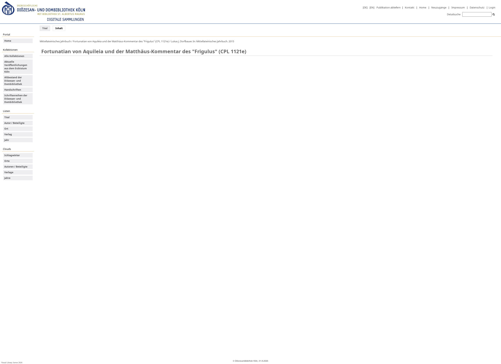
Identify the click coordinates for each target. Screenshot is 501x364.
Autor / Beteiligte (14, 123)
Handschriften (12, 89)
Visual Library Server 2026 (11, 362)
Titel (45, 28)
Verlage (8, 172)
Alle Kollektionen (14, 56)
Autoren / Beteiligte (15, 166)
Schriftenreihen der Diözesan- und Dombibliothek (15, 99)
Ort (6, 128)
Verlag (8, 134)
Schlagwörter (12, 155)
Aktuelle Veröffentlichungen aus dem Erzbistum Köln (15, 66)
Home (422, 7)
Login (492, 7)
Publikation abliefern (389, 7)
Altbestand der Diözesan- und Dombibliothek (13, 81)
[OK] (494, 14)
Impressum (458, 7)
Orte (7, 161)
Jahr (6, 140)
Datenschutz (477, 7)
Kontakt (409, 7)
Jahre (7, 178)
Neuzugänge (438, 7)
